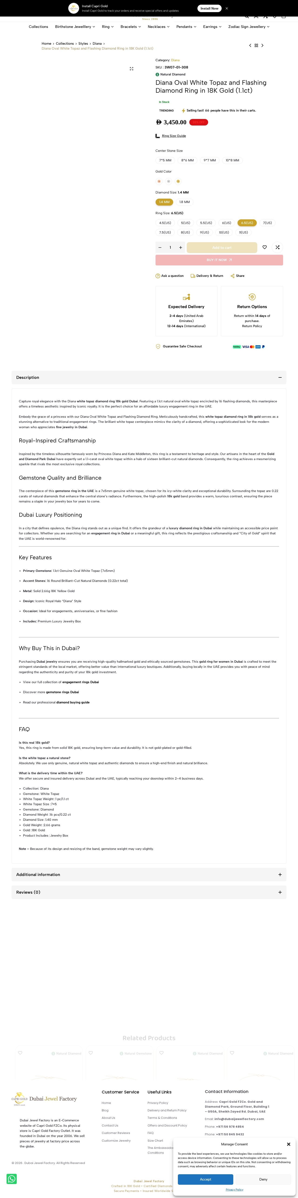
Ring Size (169, 213)
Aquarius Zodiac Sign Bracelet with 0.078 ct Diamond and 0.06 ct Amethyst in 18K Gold (49, 1014)
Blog (105, 1110)
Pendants (184, 26)
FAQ (151, 1133)
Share (240, 276)
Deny (263, 1179)
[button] (288, 1144)
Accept (205, 1179)
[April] (256, 45)
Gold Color (164, 171)
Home (46, 43)
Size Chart (155, 1140)
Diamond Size (172, 192)
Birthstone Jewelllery (73, 26)
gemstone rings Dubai (62, 692)
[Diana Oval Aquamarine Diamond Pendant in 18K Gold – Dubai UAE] (262, 45)
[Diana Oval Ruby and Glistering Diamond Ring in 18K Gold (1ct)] (250, 45)
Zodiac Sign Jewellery (246, 26)
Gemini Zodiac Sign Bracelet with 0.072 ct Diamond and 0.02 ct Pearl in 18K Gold (260, 1014)
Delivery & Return (209, 276)
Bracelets (129, 26)
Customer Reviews (116, 1133)
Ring (106, 26)
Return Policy (252, 326)
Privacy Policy (234, 1189)
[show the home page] (52, 1100)
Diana (97, 43)
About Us (108, 1118)
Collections (38, 26)
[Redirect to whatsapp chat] (12, 1179)
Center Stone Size (169, 151)
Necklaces (157, 26)
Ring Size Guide (174, 136)
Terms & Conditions (162, 1118)
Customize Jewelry (116, 1140)
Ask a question (172, 276)
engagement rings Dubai (80, 682)
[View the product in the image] (49, 977)
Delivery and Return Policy (167, 1110)
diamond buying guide (73, 702)
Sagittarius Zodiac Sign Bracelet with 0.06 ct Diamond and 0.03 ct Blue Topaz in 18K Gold (190, 1014)
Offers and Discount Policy (167, 1125)
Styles (83, 43)
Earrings (210, 26)
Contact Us (110, 1125)
